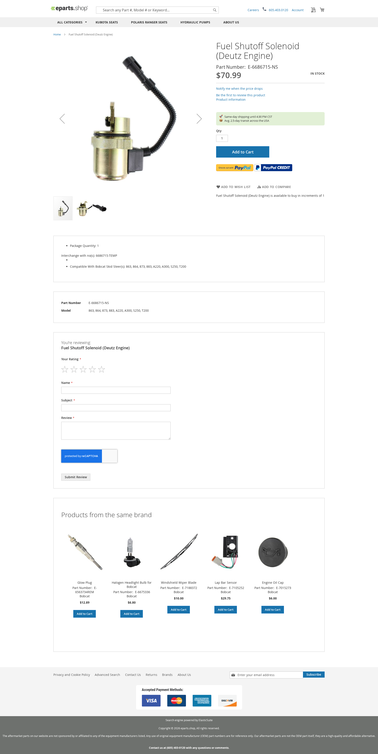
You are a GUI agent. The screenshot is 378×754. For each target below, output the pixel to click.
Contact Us (133, 675)
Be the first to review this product (240, 95)
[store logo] (69, 8)
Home (57, 34)
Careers (253, 10)
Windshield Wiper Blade (178, 582)
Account (298, 10)
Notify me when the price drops (239, 88)
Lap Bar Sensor (226, 582)
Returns (151, 675)
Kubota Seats (107, 22)
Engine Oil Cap (273, 582)
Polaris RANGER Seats (149, 22)
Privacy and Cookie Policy (71, 675)
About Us (231, 22)
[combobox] (157, 10)
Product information (231, 99)
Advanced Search (107, 675)
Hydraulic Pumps (195, 22)
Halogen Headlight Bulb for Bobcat (132, 584)
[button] (62, 118)
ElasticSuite (206, 720)
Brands (167, 675)
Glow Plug (84, 582)
